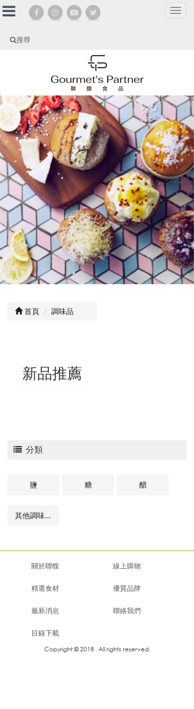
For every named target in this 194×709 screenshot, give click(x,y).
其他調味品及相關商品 (37, 515)
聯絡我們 (127, 610)
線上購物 (127, 565)
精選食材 (45, 588)
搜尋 (23, 39)
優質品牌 (127, 588)
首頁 (30, 311)
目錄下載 (45, 632)
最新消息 (45, 610)
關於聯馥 (45, 565)
